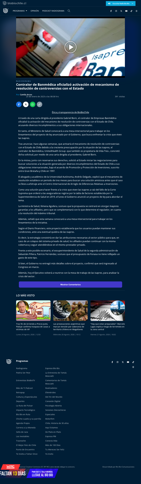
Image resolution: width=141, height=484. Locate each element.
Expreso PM (50, 436)
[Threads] (136, 10)
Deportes (20, 401)
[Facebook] (111, 10)
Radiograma (23, 81)
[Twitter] (121, 10)
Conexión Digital (52, 401)
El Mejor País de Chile (26, 445)
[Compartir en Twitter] (26, 104)
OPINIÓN (35, 10)
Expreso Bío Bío (52, 368)
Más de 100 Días (52, 445)
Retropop (20, 392)
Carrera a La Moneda (26, 427)
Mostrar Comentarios (70, 284)
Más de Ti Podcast (24, 388)
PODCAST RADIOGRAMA (53, 10)
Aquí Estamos (51, 427)
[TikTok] (131, 10)
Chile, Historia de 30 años (57, 423)
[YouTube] (126, 10)
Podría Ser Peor (23, 372)
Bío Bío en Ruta (23, 414)
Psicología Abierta (53, 405)
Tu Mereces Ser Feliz (54, 449)
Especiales (50, 414)
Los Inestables (22, 436)
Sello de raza (22, 432)
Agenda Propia (23, 423)
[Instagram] (116, 10)
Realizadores (51, 388)
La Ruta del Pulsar (24, 405)
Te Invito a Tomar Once (26, 454)
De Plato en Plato (53, 432)
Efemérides (50, 392)
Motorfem (49, 418)
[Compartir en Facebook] (19, 104)
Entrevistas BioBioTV (25, 380)
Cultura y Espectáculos (26, 397)
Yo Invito (49, 454)
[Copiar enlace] (39, 104)
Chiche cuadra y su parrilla (28, 418)
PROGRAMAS (19, 10)
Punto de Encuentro (25, 449)
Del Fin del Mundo (53, 397)
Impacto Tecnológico (25, 410)
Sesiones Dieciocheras (55, 410)
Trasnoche (21, 440)
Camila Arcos (26, 94)
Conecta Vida (51, 440)
